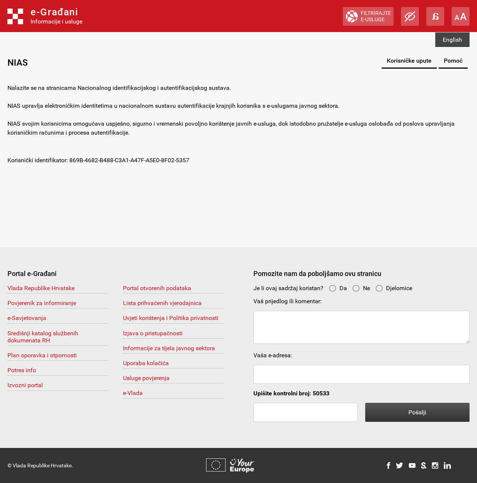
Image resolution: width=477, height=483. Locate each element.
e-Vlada (133, 392)
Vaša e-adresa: (272, 355)
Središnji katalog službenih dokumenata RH (42, 337)
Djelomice (399, 288)
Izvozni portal (25, 385)
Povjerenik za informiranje (41, 303)
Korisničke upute (409, 60)
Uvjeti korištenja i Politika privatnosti (170, 318)
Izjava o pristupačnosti (153, 333)
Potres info (21, 370)
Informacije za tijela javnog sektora (169, 348)
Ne (366, 288)
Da (343, 288)
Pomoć (453, 60)
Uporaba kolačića (146, 363)
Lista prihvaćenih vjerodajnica (162, 303)
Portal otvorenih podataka (157, 288)
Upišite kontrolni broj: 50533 (291, 393)
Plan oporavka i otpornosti (42, 355)
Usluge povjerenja (146, 378)
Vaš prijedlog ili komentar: (287, 301)
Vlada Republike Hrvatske (41, 288)
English (452, 39)
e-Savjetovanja (26, 318)
